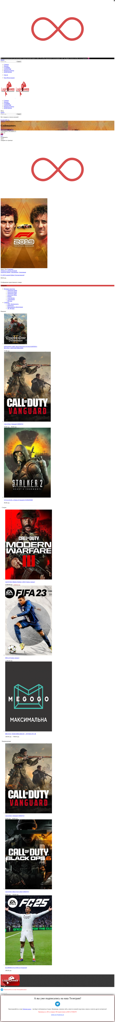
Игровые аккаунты (9, 289)
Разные (9, 296)
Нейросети (10, 305)
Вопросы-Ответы (9, 70)
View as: (3, 132)
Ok (88, 58)
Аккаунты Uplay (12, 293)
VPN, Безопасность (13, 304)
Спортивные (22, 272)
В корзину (10, 269)
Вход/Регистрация (9, 77)
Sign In (6, 75)
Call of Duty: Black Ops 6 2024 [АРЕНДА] (17, 891)
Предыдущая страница (7, 129)
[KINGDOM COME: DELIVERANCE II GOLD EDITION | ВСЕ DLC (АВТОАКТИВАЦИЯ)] (15, 343)
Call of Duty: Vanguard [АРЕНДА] (13, 424)
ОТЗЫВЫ (7, 67)
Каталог (6, 66)
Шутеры (9, 301)
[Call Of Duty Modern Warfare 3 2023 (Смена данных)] (28, 579)
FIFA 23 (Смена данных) (12, 658)
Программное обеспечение (15, 307)
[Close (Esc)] (1, 993)
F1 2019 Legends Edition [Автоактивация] (12, 275)
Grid (2, 134)
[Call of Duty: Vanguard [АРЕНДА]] (27, 421)
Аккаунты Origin (12, 290)
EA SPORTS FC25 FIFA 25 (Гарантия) (16, 967)
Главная (6, 64)
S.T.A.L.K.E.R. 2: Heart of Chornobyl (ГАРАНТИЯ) (18, 500)
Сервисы (6, 302)
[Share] (3, 993)
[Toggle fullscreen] (4, 993)
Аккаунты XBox (12, 295)
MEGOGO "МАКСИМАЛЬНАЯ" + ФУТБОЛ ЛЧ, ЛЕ (20, 734)
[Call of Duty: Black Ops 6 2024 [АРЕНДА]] (28, 889)
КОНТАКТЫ (8, 72)
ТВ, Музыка (10, 308)
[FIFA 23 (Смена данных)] (28, 655)
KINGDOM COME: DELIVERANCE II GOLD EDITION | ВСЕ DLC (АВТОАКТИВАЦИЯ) (20, 347)
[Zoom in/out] (6, 993)
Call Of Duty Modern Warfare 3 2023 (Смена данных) (20, 582)
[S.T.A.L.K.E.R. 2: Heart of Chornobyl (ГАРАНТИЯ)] (27, 497)
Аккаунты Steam (5, 272)
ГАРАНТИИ (7, 69)
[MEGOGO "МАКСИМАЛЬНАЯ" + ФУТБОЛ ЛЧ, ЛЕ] (28, 731)
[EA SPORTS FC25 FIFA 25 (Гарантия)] (28, 965)
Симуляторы (14, 272)
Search (19, 61)
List (2, 135)
